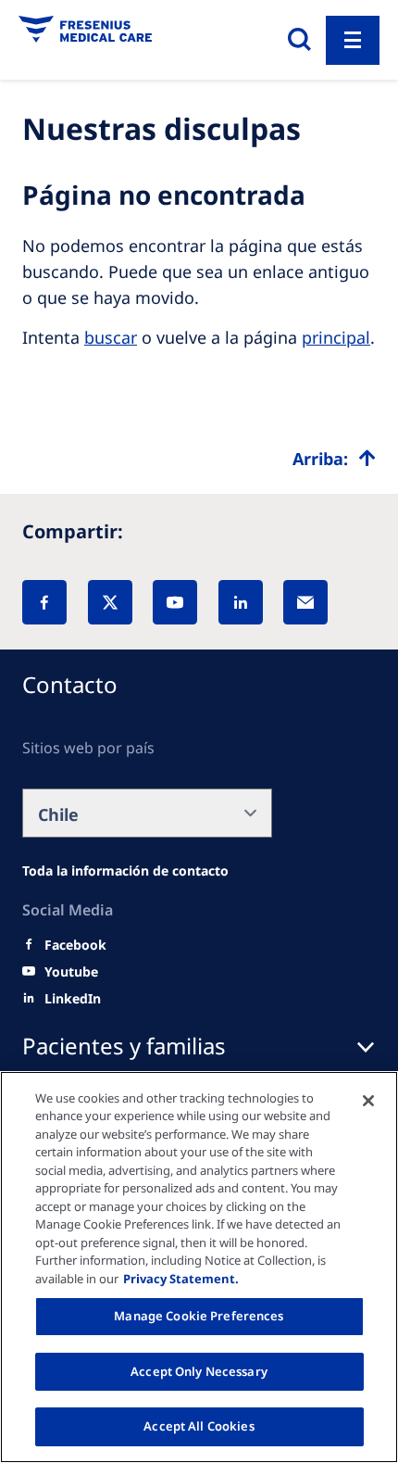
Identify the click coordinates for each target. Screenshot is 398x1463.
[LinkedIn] (240, 602)
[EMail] (305, 602)
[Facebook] (44, 602)
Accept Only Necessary (199, 1371)
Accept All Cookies (198, 1426)
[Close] (368, 1100)
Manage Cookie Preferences (198, 1315)
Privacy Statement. (181, 1278)
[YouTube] (175, 602)
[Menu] (352, 40)
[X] (110, 602)
